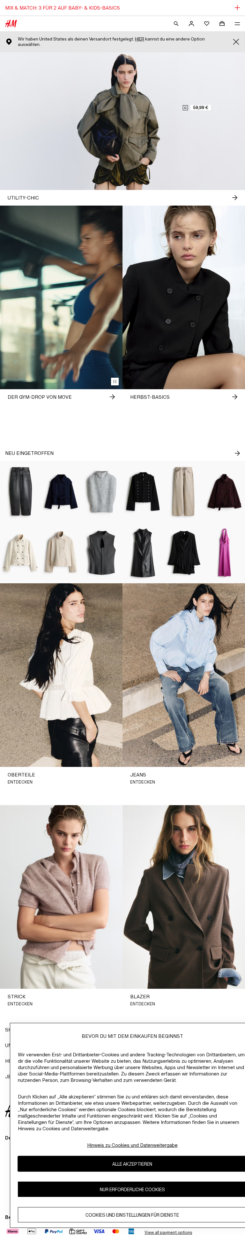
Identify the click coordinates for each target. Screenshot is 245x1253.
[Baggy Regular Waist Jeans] (183, 491)
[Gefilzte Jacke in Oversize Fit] (224, 491)
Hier (139, 39)
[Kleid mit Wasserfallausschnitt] (224, 552)
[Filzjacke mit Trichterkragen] (61, 552)
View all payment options (168, 1232)
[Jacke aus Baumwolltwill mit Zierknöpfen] (142, 491)
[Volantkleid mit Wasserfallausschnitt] (183, 552)
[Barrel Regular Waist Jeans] (20, 491)
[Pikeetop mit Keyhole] (102, 552)
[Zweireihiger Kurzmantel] (61, 491)
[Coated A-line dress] (142, 552)
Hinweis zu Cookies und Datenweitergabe (132, 1145)
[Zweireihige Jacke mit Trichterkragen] (20, 552)
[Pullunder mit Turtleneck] (102, 491)
